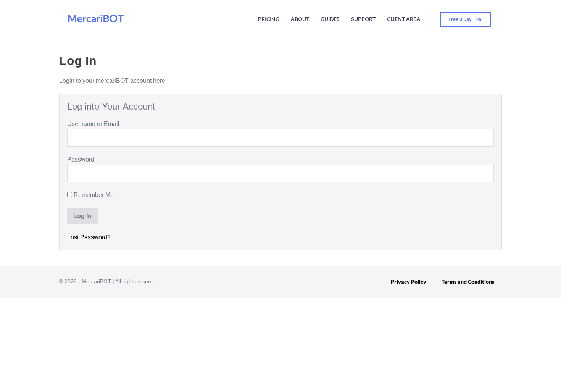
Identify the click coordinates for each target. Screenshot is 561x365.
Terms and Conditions (468, 281)
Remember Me (93, 195)
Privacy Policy (408, 281)
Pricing (268, 19)
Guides (330, 19)
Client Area (403, 19)
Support (363, 19)
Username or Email (93, 124)
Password (80, 159)
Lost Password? (89, 237)
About (300, 19)
